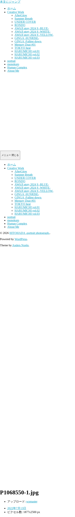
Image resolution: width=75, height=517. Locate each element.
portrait (11, 60)
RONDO (20, 25)
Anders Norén (20, 245)
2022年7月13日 (16, 508)
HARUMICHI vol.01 (27, 51)
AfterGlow (21, 15)
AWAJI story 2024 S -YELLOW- (34, 34)
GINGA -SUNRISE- (27, 38)
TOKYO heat (23, 47)
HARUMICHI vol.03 (27, 57)
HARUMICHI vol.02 (27, 54)
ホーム (11, 8)
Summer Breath (24, 18)
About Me (13, 70)
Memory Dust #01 (25, 44)
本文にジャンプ (10, 1)
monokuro (13, 64)
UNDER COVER (25, 21)
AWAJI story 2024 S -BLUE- (32, 28)
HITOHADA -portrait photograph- (29, 233)
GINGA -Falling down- (28, 41)
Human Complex (17, 67)
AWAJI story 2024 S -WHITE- (32, 31)
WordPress (21, 239)
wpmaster (31, 501)
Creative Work (15, 12)
